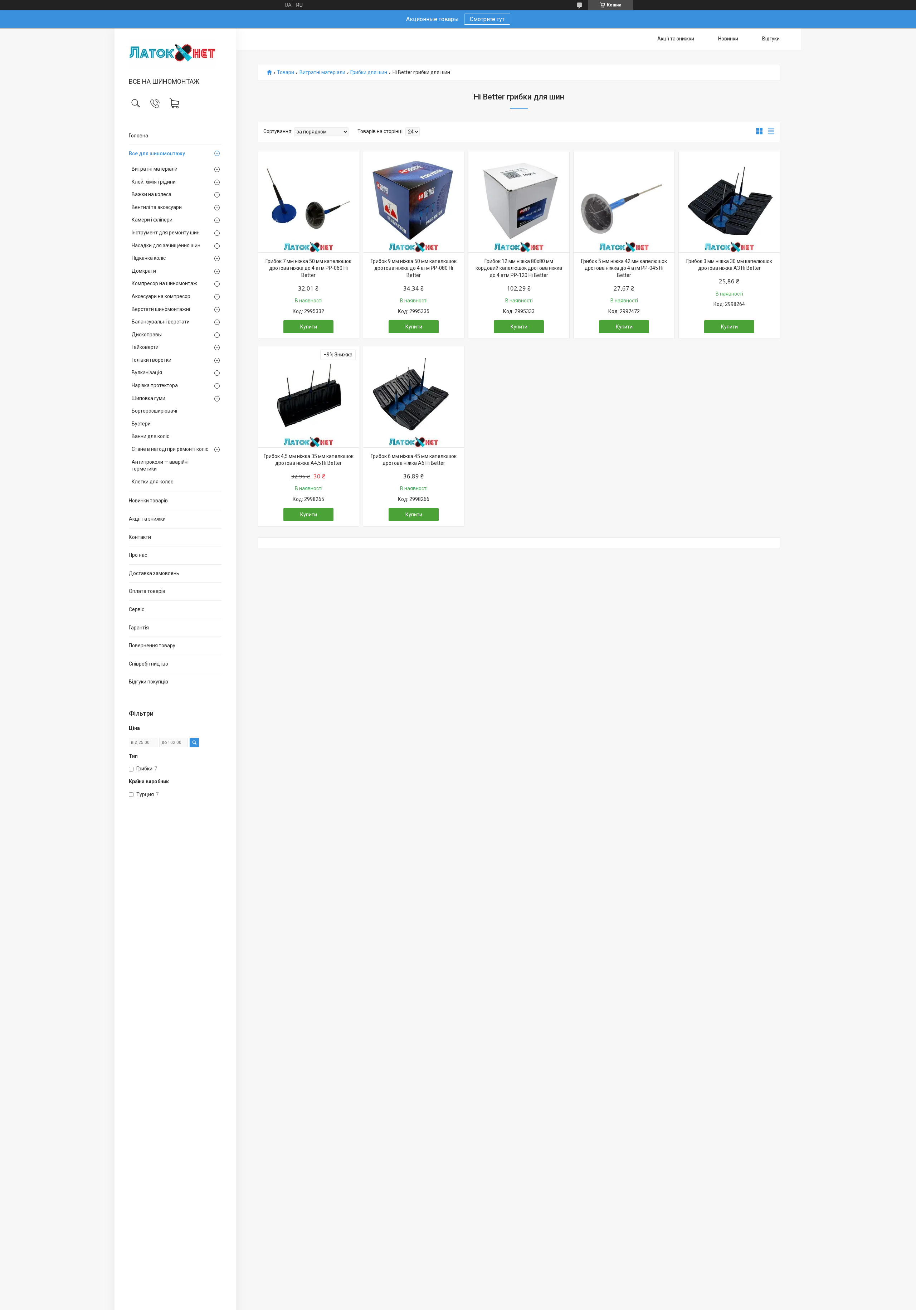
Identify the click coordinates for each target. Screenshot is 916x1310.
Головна (138, 135)
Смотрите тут (487, 19)
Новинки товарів (148, 500)
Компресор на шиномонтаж (164, 283)
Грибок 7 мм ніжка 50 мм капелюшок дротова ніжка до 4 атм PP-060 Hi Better (308, 268)
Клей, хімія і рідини (154, 182)
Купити (308, 327)
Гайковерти (145, 347)
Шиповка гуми (148, 398)
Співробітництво (148, 664)
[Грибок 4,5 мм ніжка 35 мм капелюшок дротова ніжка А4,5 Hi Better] (308, 396)
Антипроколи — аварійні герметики (160, 465)
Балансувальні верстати (161, 322)
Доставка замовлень (154, 573)
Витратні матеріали (154, 169)
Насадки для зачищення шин (166, 245)
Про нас (138, 555)
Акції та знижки (147, 519)
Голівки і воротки (151, 360)
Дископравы (147, 334)
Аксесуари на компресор (161, 296)
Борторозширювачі (154, 411)
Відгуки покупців (148, 682)
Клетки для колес (152, 481)
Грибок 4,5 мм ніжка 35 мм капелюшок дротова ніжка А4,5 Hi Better (309, 459)
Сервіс (136, 609)
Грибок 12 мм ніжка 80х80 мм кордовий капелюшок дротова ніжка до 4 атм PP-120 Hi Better (519, 268)
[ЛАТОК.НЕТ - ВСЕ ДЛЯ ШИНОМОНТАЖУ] (175, 53)
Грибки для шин (368, 72)
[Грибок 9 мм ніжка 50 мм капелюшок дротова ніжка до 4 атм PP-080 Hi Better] (413, 201)
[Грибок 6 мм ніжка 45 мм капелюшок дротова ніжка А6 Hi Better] (413, 396)
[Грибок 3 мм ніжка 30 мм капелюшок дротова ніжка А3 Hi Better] (729, 201)
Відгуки (771, 39)
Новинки (728, 39)
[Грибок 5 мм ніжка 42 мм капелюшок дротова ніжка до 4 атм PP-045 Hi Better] (624, 201)
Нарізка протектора (155, 385)
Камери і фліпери (152, 220)
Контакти (140, 537)
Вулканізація (147, 372)
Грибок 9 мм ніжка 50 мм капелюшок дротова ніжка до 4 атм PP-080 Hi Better (414, 268)
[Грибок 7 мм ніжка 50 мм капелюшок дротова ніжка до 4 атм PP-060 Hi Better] (308, 201)
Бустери (141, 424)
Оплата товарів (147, 591)
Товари (285, 72)
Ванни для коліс (150, 436)
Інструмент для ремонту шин (166, 232)
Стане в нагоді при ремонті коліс (170, 449)
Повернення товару (152, 645)
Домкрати (144, 271)
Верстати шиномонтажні (161, 309)
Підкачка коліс (149, 258)
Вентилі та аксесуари (157, 207)
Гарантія (139, 627)
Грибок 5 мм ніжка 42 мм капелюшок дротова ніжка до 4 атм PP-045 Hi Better (624, 268)
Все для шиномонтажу (157, 153)
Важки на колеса (151, 194)
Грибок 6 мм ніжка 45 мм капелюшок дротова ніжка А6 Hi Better (414, 459)
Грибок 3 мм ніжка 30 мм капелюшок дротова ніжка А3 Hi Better (729, 264)
